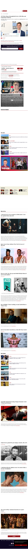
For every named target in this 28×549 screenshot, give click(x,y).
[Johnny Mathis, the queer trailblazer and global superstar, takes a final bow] (20, 190)
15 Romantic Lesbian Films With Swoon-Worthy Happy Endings (7, 191)
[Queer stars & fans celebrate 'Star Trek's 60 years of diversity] (14, 255)
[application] (12, 100)
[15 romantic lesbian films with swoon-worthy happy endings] (2, 190)
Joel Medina (2, 307)
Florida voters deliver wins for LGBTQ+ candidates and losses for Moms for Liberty (18, 153)
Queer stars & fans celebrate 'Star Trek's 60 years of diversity (12, 244)
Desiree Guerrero (2, 217)
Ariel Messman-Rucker (3, 512)
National (10, 146)
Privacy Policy (17, 542)
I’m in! (21, 48)
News (9, 135)
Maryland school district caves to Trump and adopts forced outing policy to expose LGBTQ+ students (17, 358)
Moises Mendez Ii (2, 331)
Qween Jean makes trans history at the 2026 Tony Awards (14, 329)
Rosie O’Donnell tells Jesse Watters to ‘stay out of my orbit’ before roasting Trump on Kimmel (17, 379)
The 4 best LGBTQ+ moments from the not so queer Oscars (12, 510)
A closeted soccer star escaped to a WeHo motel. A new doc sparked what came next (13, 215)
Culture (10, 377)
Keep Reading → (24, 240)
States (10, 372)
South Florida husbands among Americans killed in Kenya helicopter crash (18, 137)
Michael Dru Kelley (3, 470)
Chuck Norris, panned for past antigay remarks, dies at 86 (14, 442)
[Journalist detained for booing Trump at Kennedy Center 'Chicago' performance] (14, 413)
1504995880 (11, 75)
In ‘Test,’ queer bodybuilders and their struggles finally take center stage (18, 142)
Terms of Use (21, 542)
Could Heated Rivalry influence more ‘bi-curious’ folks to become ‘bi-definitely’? (14, 468)
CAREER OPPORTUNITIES (8, 540)
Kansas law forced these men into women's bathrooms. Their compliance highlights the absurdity (17, 363)
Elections (10, 151)
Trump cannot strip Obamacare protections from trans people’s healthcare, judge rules (18, 368)
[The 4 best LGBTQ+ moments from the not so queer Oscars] (14, 521)
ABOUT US (4, 540)
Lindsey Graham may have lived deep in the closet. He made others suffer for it (17, 384)
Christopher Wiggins (3, 404)
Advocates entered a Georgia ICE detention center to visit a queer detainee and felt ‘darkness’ (18, 148)
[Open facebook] (11, 543)
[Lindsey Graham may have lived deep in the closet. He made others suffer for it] (5, 383)
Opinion (10, 382)
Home (1, 13)
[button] (12, 100)
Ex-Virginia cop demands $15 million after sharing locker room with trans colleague (17, 374)
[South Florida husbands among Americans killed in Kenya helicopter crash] (5, 136)
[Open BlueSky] (13, 543)
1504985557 (11, 76)
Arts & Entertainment (5, 13)
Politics (10, 361)
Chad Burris (4, 37)
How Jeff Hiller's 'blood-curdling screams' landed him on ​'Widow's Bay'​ (14, 305)
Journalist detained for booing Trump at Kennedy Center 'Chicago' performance (14, 402)
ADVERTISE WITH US (13, 540)
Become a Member (20, 68)
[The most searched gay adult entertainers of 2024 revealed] (11, 190)
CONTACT (2, 540)
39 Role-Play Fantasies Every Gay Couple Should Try (7, 194)
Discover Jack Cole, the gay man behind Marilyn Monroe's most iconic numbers (14, 274)
